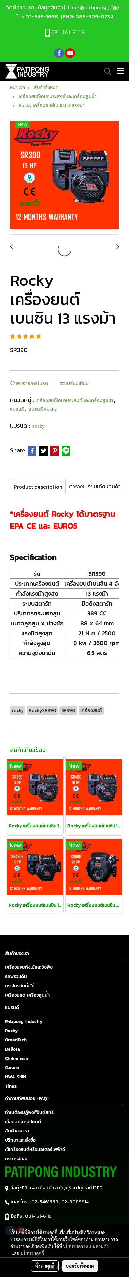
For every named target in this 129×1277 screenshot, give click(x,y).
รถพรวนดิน (16, 976)
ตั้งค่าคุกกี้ (44, 1266)
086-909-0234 (94, 16)
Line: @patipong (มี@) (92, 7)
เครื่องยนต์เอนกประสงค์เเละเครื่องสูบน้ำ (74, 400)
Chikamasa (16, 1058)
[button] (105, 71)
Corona (12, 1067)
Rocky (38, 426)
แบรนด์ (17, 409)
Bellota (12, 1049)
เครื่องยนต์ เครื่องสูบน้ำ (27, 995)
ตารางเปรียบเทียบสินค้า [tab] (95, 486)
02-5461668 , (46, 1201)
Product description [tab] (38, 487)
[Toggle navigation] (120, 71)
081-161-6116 (39, 1216)
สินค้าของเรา (17, 1131)
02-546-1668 (41, 16)
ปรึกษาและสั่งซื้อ (20, 1140)
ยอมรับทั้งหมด (80, 1266)
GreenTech (16, 1039)
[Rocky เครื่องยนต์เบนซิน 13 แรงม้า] (64, 175)
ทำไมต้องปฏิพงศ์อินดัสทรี (29, 1112)
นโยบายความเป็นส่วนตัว (86, 1246)
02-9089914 (75, 1201)
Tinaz (11, 1086)
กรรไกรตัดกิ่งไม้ (20, 985)
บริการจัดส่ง (16, 1158)
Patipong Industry (24, 1021)
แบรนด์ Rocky (43, 409)
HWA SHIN (15, 1076)
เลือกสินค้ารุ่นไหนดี (23, 1121)
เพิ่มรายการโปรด (31, 383)
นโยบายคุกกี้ (32, 1253)
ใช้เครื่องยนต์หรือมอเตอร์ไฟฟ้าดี (35, 1149)
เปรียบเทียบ (77, 383)
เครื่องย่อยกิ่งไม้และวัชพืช (29, 967)
